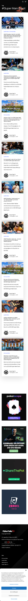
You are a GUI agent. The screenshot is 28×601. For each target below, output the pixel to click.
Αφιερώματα (5, 562)
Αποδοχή (14, 588)
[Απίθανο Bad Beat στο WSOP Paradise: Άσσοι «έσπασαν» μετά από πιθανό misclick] (12, 318)
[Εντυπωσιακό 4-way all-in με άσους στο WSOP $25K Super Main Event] (12, 161)
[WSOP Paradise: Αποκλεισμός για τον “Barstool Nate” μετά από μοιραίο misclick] (12, 200)
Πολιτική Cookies (14, 598)
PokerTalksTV (12, 51)
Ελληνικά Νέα (12, 31)
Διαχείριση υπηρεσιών (14, 584)
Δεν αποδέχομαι (14, 591)
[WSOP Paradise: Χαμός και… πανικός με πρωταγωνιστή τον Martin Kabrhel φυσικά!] (12, 241)
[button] (26, 570)
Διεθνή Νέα (6, 31)
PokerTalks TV (5, 564)
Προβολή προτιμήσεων (14, 595)
